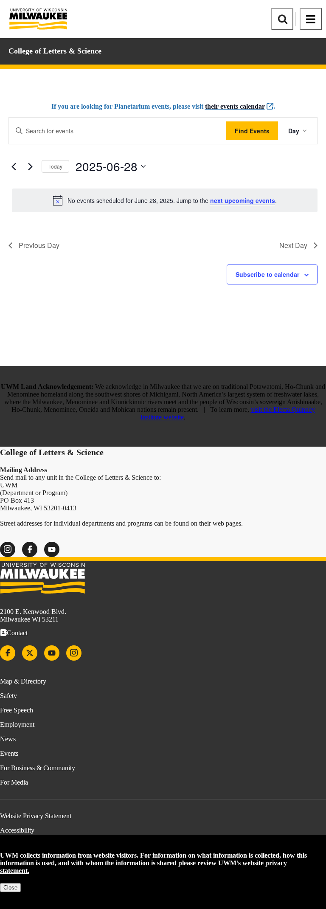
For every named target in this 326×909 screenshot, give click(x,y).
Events (9, 753)
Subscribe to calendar (267, 274)
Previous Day (39, 245)
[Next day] (30, 166)
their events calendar (235, 106)
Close (10, 887)
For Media (14, 782)
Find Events (252, 131)
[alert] (165, 200)
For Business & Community (37, 767)
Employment (17, 724)
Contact (17, 632)
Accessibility (17, 830)
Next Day (293, 245)
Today (55, 166)
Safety (8, 695)
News (8, 739)
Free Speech (16, 710)
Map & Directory (23, 681)
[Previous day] (13, 166)
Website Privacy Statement (35, 815)
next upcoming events (242, 200)
